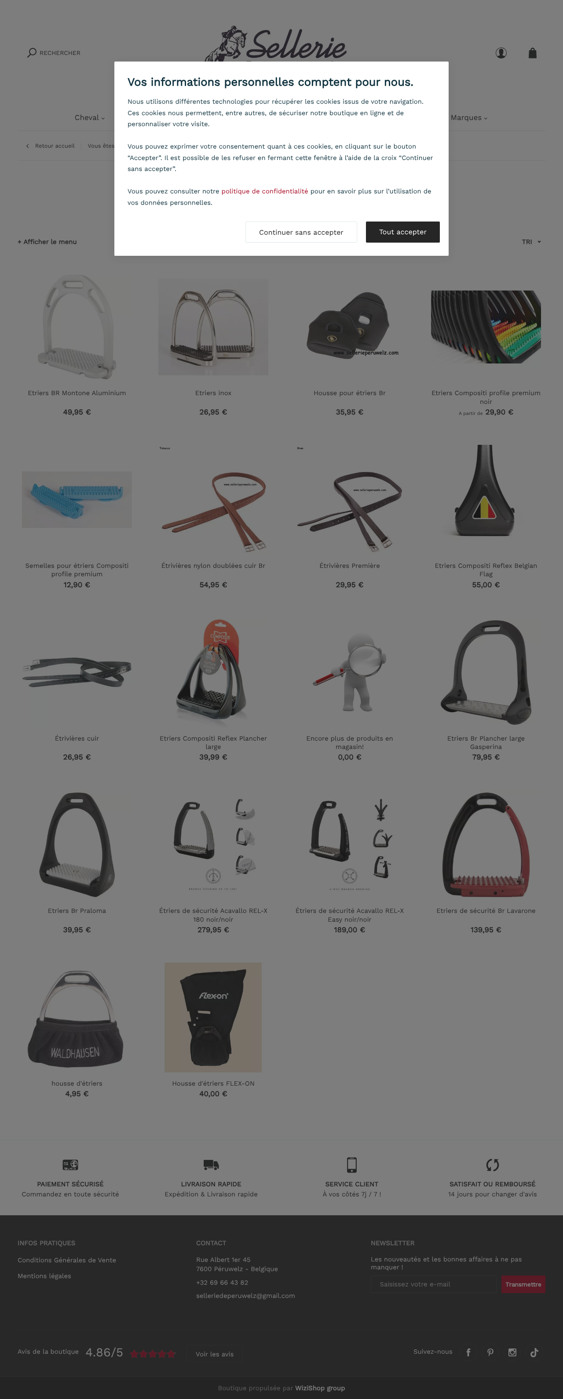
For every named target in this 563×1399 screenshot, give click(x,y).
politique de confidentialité (265, 191)
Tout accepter (403, 232)
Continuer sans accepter (301, 232)
